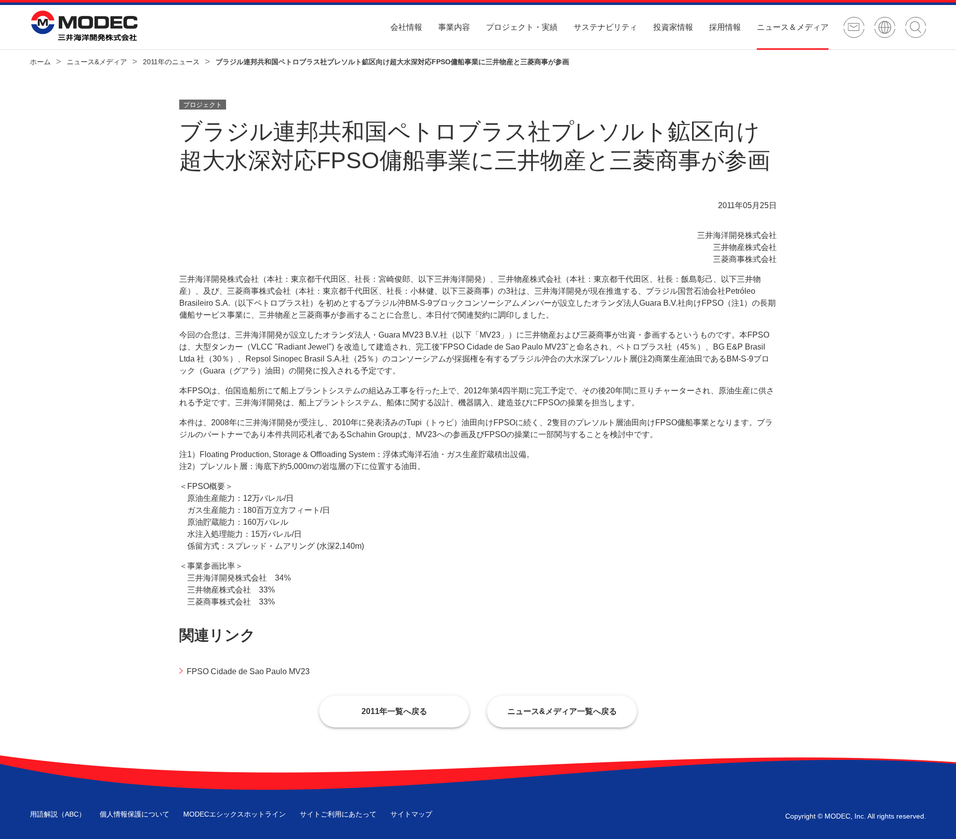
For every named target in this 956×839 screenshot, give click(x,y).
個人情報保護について (134, 814)
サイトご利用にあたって (338, 814)
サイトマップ (411, 814)
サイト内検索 (916, 27)
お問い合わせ (854, 27)
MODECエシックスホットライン (234, 814)
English (885, 27)
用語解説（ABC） (58, 814)
